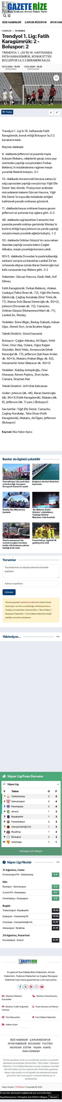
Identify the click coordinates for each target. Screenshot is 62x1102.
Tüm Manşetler (12, 1017)
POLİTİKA (47, 1043)
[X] (25, 986)
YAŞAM (37, 1047)
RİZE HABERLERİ (11, 22)
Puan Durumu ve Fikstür (47, 1007)
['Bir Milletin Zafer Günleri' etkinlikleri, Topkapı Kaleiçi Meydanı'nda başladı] (45, 500)
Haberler (6, 31)
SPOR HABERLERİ (17, 1043)
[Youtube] (41, 986)
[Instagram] (36, 986)
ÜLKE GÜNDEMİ (31, 1051)
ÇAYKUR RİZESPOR (36, 22)
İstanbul (20, 31)
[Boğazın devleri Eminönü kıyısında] (45, 471)
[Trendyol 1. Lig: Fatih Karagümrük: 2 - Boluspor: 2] (31, 90)
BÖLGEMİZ (34, 1043)
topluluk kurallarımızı (30, 602)
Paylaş (9, 112)
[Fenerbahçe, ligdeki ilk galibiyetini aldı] (45, 530)
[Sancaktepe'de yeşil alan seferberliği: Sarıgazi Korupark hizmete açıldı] (16, 471)
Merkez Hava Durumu (46, 996)
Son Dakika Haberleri (45, 1017)
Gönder (9, 592)
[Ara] (4, 16)
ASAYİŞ (47, 1047)
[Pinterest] (31, 986)
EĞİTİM (27, 1047)
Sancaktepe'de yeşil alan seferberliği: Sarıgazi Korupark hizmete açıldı (16, 484)
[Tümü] (57, 637)
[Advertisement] (31, 674)
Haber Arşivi (12, 1024)
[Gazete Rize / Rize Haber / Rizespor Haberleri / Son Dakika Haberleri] (32, 7)
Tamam (53, 1097)
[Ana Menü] (9, 16)
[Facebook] (20, 986)
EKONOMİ (15, 1047)
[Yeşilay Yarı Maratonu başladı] (16, 500)
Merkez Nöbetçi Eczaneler (12, 997)
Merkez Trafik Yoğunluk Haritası (15, 1008)
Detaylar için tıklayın (31, 851)
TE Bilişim (20, 1087)
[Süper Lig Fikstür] (57, 862)
